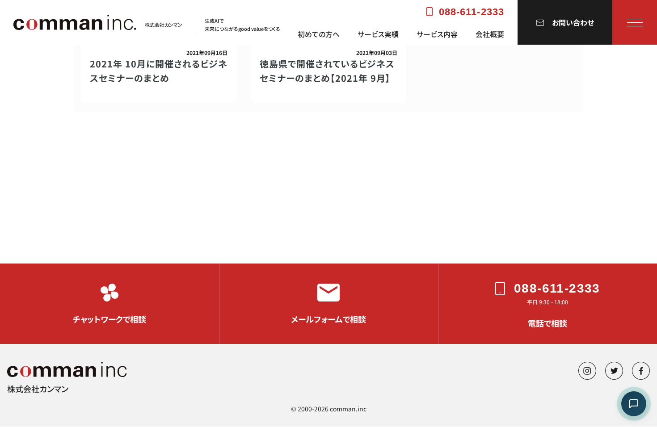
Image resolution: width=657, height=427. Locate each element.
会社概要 (490, 34)
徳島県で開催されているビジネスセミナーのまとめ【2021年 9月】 (327, 70)
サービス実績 (378, 34)
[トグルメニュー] (635, 22)
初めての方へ (319, 34)
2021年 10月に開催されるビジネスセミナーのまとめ (158, 70)
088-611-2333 (471, 11)
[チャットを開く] (633, 403)
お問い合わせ (573, 22)
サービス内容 (437, 34)
